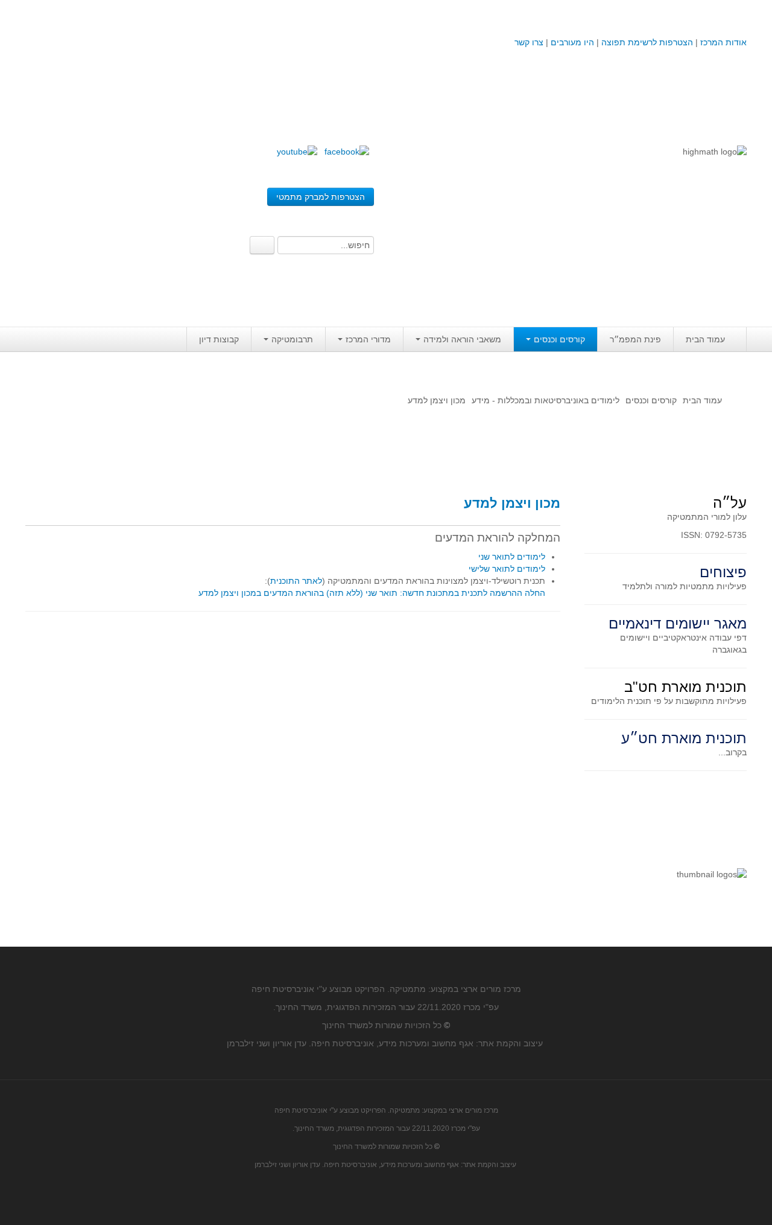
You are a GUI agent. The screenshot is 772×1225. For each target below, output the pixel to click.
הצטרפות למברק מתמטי (320, 197)
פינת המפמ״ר (635, 339)
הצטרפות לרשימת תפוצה (646, 42)
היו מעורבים (572, 42)
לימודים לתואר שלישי (507, 569)
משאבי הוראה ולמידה (462, 339)
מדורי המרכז (368, 339)
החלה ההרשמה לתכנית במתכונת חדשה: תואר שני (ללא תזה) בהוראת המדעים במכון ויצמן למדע (371, 593)
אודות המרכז (723, 42)
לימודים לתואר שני (511, 556)
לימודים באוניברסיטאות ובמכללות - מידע (545, 400)
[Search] (262, 245)
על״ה (730, 502)
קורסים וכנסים (559, 339)
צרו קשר (528, 42)
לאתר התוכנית (296, 581)
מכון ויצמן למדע (512, 503)
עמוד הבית (705, 339)
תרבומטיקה (292, 339)
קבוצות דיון (219, 339)
